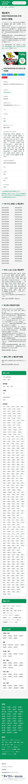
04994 (19, 490)
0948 (18, 573)
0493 (21, 487)
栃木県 (10, 647)
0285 (8, 471)
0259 (18, 460)
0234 (17, 450)
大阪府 (4, 665)
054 (8, 497)
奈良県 (4, 667)
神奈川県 (10, 645)
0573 (4, 508)
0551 (17, 499)
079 (12, 536)
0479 (4, 487)
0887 (18, 564)
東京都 (4, 645)
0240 (17, 453)
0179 (13, 439)
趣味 (4, 121)
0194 (22, 443)
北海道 (4, 636)
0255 (22, 457)
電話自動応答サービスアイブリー (10, 772)
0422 (8, 478)
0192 (12, 443)
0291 (8, 474)
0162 (14, 427)
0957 (8, 578)
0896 (4, 568)
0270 (4, 467)
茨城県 (4, 647)
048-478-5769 (5, 231)
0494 (4, 490)
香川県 (15, 676)
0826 (4, 543)
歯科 (16, 622)
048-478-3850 (18, 233)
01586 (4, 427)
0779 (4, 536)
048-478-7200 (18, 217)
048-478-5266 (5, 221)
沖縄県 (22, 688)
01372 (13, 411)
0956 (4, 578)
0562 (8, 504)
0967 (13, 580)
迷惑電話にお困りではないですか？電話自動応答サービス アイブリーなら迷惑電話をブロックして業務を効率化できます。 (14, 195)
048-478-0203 (7, 92)
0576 (18, 508)
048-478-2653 (18, 228)
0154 (4, 423)
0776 (18, 534)
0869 (18, 559)
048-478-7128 (5, 256)
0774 (13, 534)
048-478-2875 (18, 224)
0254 (17, 457)
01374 (19, 411)
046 (21, 480)
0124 (12, 406)
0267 (8, 464)
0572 (22, 506)
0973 (12, 582)
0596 (13, 515)
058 (18, 511)
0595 (8, 515)
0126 (22, 406)
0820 (12, 541)
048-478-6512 (18, 219)
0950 (8, 575)
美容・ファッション (8, 613)
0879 (13, 561)
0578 (14, 511)
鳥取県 (4, 674)
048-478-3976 (5, 226)
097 (4, 582)
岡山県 (15, 674)
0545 (17, 497)
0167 (19, 434)
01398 (9, 416)
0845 (4, 550)
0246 (18, 455)
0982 (4, 587)
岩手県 (15, 636)
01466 (9, 420)
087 (22, 559)
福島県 (15, 638)
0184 (8, 441)
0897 (8, 568)
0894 (17, 566)
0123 (8, 406)
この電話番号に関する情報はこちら (11, 191)
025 (8, 457)
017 (4, 436)
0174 (17, 436)
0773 (8, 534)
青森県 (10, 636)
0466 (18, 483)
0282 (17, 469)
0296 (4, 476)
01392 (19, 413)
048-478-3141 (18, 261)
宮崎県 (10, 688)
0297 (8, 476)
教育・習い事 (17, 610)
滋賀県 (21, 665)
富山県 (21, 654)
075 (23, 527)
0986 (22, 587)
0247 (22, 455)
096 (18, 578)
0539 (4, 497)
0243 (8, 455)
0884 (8, 564)
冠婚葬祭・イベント (8, 622)
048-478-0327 (18, 242)
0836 (13, 545)
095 (4, 575)
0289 (22, 471)
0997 (9, 594)
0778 (22, 534)
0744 (8, 524)
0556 (13, 501)
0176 (4, 439)
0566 (4, 506)
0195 (4, 446)
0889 (22, 564)
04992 (13, 490)
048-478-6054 (5, 249)
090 (12, 386)
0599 (14, 517)
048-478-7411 (5, 217)
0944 (4, 573)
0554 (4, 501)
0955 (22, 575)
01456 (13, 418)
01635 (15, 430)
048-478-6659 (18, 226)
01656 (4, 434)
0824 (22, 541)
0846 (8, 550)
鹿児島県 (16, 688)
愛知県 (10, 663)
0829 (13, 543)
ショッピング (6, 620)
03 (17, 476)
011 (4, 406)
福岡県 (4, 685)
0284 (4, 471)
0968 (18, 580)
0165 (9, 432)
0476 (17, 485)
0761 (8, 529)
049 (17, 487)
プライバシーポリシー (7, 766)
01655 (19, 432)
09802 (22, 585)
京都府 (15, 665)
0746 (18, 524)
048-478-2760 (5, 258)
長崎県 (15, 685)
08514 (14, 552)
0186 (18, 441)
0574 (8, 508)
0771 (22, 531)
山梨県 (4, 654)
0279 (4, 469)
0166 (14, 434)
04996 (4, 492)
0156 (4, 425)
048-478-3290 (18, 210)
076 (4, 529)
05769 (4, 511)
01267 (4, 409)
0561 (4, 504)
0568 (13, 506)
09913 (18, 589)
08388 (9, 548)
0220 (22, 446)
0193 (17, 443)
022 (18, 446)
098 (13, 585)
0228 (22, 448)
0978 (4, 585)
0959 (13, 578)
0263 (13, 462)
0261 (8, 462)
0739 (13, 522)
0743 (4, 524)
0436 (21, 478)
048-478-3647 (18, 237)
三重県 (21, 663)
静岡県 (4, 663)
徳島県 (10, 676)
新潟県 (15, 654)
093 (4, 571)
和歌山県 (10, 667)
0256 (4, 460)
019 (4, 443)
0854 (8, 555)
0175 (22, 436)
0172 (8, 436)
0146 (4, 420)
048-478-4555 (18, 231)
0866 (4, 559)
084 (20, 548)
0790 (16, 536)
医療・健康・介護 (7, 610)
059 (22, 513)
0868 (13, 559)
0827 (8, 543)
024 (13, 453)
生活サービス (6, 606)
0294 (17, 474)
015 (14, 420)
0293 (12, 474)
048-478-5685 (5, 212)
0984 (13, 587)
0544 (12, 497)
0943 (22, 571)
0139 (14, 413)
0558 (22, 501)
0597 (18, 515)
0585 (8, 513)
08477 (18, 550)
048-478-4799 (5, 251)
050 (4, 393)
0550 (12, 499)
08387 (4, 548)
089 (4, 566)
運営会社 (4, 764)
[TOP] (2, 7)
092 (18, 568)
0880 (22, 561)
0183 (4, 441)
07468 (4, 527)
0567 (8, 506)
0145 (8, 418)
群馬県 (15, 647)
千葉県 (22, 645)
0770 (17, 531)
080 (8, 386)
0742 (22, 522)
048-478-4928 (18, 258)
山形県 (10, 638)
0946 (8, 573)
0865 (22, 557)
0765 (17, 529)
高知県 (4, 679)
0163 (19, 427)
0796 (13, 538)
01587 (9, 427)
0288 (18, 471)
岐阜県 (15, 663)
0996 (18, 592)
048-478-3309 (5, 240)
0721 (4, 520)
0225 (13, 448)
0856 (18, 555)
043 (17, 478)
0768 (8, 531)
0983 (8, 587)
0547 (22, 497)
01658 (9, 434)
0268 (13, 464)
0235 (22, 450)
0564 (18, 504)
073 (13, 520)
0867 (8, 559)
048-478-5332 (5, 242)
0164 (20, 430)
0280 (12, 469)
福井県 (10, 656)
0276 (13, 467)
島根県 (10, 674)
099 (8, 589)
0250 (12, 457)
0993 (4, 592)
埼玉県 (16, 645)
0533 (8, 494)
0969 (22, 580)
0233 (12, 450)
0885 (13, 564)
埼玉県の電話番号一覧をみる (9, 350)
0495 (8, 490)
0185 (13, 441)
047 (4, 485)
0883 (4, 564)
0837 (18, 545)
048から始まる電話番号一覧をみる (11, 298)
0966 (8, 580)
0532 (4, 494)
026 (22, 460)
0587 (18, 513)
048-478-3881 (5, 233)
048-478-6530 (5, 261)
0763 (12, 529)
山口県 (4, 676)
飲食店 (17, 615)
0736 (22, 520)
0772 (4, 534)
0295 (22, 474)
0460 (4, 483)
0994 (8, 592)
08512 (9, 552)
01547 (9, 423)
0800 (8, 379)
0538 (22, 494)
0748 (14, 527)
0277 (18, 467)
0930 (8, 571)
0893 (12, 566)
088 (18, 561)
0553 (22, 499)
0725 (8, 520)
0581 (22, 511)
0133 (9, 409)
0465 (13, 483)
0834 (4, 545)
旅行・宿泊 (6, 608)
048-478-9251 (18, 244)
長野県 (10, 654)
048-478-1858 (5, 263)
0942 (17, 571)
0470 (8, 485)
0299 (13, 476)
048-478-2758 (18, 251)
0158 (18, 425)
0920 (22, 568)
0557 (18, 501)
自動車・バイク (7, 617)
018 (18, 439)
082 (8, 541)
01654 (14, 432)
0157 (14, 425)
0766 (22, 529)
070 (4, 386)
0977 (22, 582)
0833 (22, 543)
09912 (13, 589)
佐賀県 (10, 685)
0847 (13, 550)
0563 (13, 504)
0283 (22, 469)
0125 (17, 406)
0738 (8, 522)
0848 (4, 552)
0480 (12, 487)
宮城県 (21, 636)
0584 (4, 513)
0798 (22, 538)
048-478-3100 (18, 247)
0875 (4, 561)
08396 (15, 548)
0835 (8, 545)
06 (18, 517)
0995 (13, 592)
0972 (8, 582)
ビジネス (18, 606)
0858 (4, 557)
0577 (9, 511)
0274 (8, 467)
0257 (8, 460)
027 (22, 464)
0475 (12, 485)
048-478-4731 (5, 219)
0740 (18, 522)
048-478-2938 (5, 235)
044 (13, 480)
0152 (18, 420)
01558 (19, 423)
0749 (18, 527)
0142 (14, 416)
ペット (13, 620)
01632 (4, 430)
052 (14, 492)
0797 (18, 538)
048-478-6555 (5, 210)
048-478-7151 (18, 214)
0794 (4, 538)
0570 (4, 400)
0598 (9, 517)
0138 (9, 413)
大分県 (4, 688)
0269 (18, 464)
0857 (22, 555)
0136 (4, 411)
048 (8, 487)
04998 (9, 492)
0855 (13, 555)
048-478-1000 (18, 254)
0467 (22, 483)
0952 (12, 575)
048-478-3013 (18, 212)
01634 (9, 430)
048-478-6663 (18, 249)
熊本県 (21, 685)
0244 (13, 455)
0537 (18, 494)
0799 (4, 541)
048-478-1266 (5, 214)
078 (8, 536)
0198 (13, 446)
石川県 (4, 656)
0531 (22, 492)
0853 (4, 555)
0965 (4, 580)
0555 (8, 501)
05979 (4, 517)
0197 (8, 446)
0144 (4, 418)
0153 (22, 420)
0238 (8, 453)
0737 (4, 522)
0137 (8, 411)
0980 (17, 585)
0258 (13, 460)
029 (4, 474)
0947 (13, 573)
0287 (13, 471)
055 (8, 499)
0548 (4, 499)
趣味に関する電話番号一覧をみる (10, 364)
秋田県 (4, 638)
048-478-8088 (5, 254)
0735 (17, 520)
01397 (4, 416)
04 (20, 476)
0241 (22, 453)
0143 (19, 416)
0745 (13, 524)
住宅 (13, 606)
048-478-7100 (18, 221)
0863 (17, 557)
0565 (22, 504)
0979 (8, 585)
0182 (22, 439)
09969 (4, 594)
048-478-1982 (5, 228)
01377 (4, 413)
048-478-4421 (5, 207)
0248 (4, 457)
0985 (18, 587)
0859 (8, 557)
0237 (4, 453)
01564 (9, 425)
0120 (4, 379)
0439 (8, 480)
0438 (4, 480)
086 (13, 557)
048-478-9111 (5, 237)
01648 (4, 432)
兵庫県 (10, 665)
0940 (12, 571)
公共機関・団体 (17, 617)
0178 (8, 439)
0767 (4, 531)
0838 (22, 545)
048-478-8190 (18, 240)
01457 (19, 418)
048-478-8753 (18, 207)
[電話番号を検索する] (14, 2)
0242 (4, 455)
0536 (13, 494)
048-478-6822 (18, 256)
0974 (17, 582)
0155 (14, 423)
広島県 (21, 674)
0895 (22, 566)
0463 (8, 483)
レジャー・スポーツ (8, 615)
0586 (13, 513)
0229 (4, 450)
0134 (14, 409)
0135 (18, 409)
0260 (4, 462)
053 (18, 492)
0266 (4, 464)
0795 (8, 538)
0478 (22, 485)
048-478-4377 (5, 244)
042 (4, 478)
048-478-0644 (5, 224)
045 (17, 480)
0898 (13, 568)
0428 (12, 478)
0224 (8, 448)
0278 (22, 467)
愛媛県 (21, 676)
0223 (4, 448)
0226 (18, 448)
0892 (8, 566)
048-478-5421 (5, 247)
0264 (18, 462)
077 (13, 531)
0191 (8, 443)
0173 (12, 436)
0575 (13, 508)
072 (22, 517)
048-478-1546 (18, 235)
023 (8, 450)
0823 (17, 541)
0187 (22, 441)
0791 (21, 536)
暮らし (19, 620)
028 (8, 469)
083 (18, 543)
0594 (4, 515)
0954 (17, 575)
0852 (19, 552)
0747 (9, 527)
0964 (22, 578)
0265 (22, 462)
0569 (18, 506)
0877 (8, 561)
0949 (22, 573)
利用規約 (4, 769)
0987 (4, 589)
